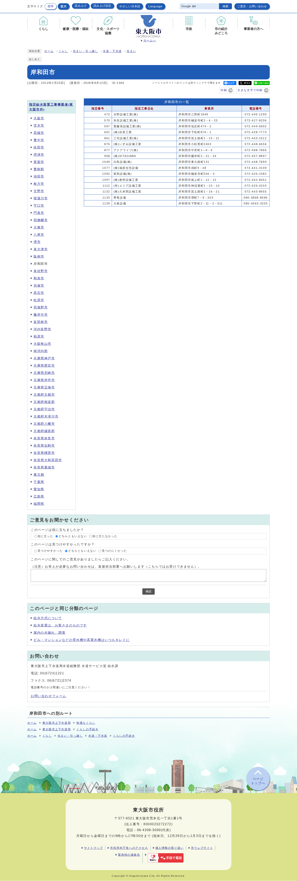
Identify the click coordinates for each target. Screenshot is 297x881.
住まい (131, 51)
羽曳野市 (41, 307)
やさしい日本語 (129, 6)
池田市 (39, 176)
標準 (51, 6)
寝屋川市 (41, 198)
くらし (63, 51)
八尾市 (39, 234)
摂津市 (39, 154)
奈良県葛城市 (44, 467)
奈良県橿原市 (44, 453)
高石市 (39, 293)
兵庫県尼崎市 (44, 373)
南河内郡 (41, 351)
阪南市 (39, 256)
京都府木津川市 (46, 416)
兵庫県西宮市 (44, 365)
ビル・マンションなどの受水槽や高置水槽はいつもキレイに (82, 640)
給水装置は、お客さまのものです (60, 625)
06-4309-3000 (149, 830)
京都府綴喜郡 (44, 431)
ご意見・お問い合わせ (252, 6)
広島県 (39, 496)
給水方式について (48, 618)
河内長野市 (42, 329)
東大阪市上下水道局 (56, 722)
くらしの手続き (87, 729)
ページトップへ (258, 781)
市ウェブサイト (202, 847)
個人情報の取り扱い (169, 847)
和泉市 (39, 278)
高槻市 (39, 133)
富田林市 (41, 322)
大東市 (39, 227)
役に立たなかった (105, 536)
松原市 (39, 300)
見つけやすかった (50, 550)
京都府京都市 (44, 394)
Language (155, 6)
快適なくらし (85, 722)
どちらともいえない (73, 536)
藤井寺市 (41, 314)
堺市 (37, 242)
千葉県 (39, 482)
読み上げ (81, 5)
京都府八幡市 (44, 423)
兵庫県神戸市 (44, 358)
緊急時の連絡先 (129, 854)
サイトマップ (93, 847)
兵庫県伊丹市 (44, 380)
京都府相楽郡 (44, 402)
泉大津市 (41, 249)
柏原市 (39, 336)
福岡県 (39, 503)
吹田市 (39, 147)
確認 (148, 591)
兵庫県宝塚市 (44, 387)
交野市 (39, 191)
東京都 (39, 474)
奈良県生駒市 (44, 445)
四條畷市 (41, 220)
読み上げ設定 (102, 5)
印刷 (224, 90)
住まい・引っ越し (85, 51)
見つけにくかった (114, 550)
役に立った (45, 536)
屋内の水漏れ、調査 (49, 632)
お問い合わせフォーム (48, 696)
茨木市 (39, 125)
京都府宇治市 (44, 409)
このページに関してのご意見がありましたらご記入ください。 (80, 559)
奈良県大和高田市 (48, 460)
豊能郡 (39, 169)
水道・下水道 (112, 51)
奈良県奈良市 (44, 438)
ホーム (49, 51)
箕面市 (39, 162)
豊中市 (39, 140)
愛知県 (39, 489)
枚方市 (39, 183)
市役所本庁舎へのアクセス (129, 847)
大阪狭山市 (42, 343)
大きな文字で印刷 (250, 90)
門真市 (39, 213)
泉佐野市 (41, 271)
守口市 (39, 205)
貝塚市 (39, 285)
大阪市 (39, 118)
